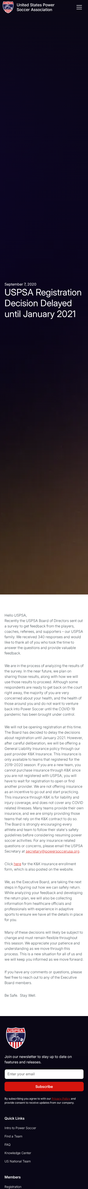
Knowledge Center (18, 1153)
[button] (78, 7)
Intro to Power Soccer (20, 1128)
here (17, 864)
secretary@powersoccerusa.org (52, 851)
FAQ (8, 1144)
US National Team (18, 1161)
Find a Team (13, 1136)
